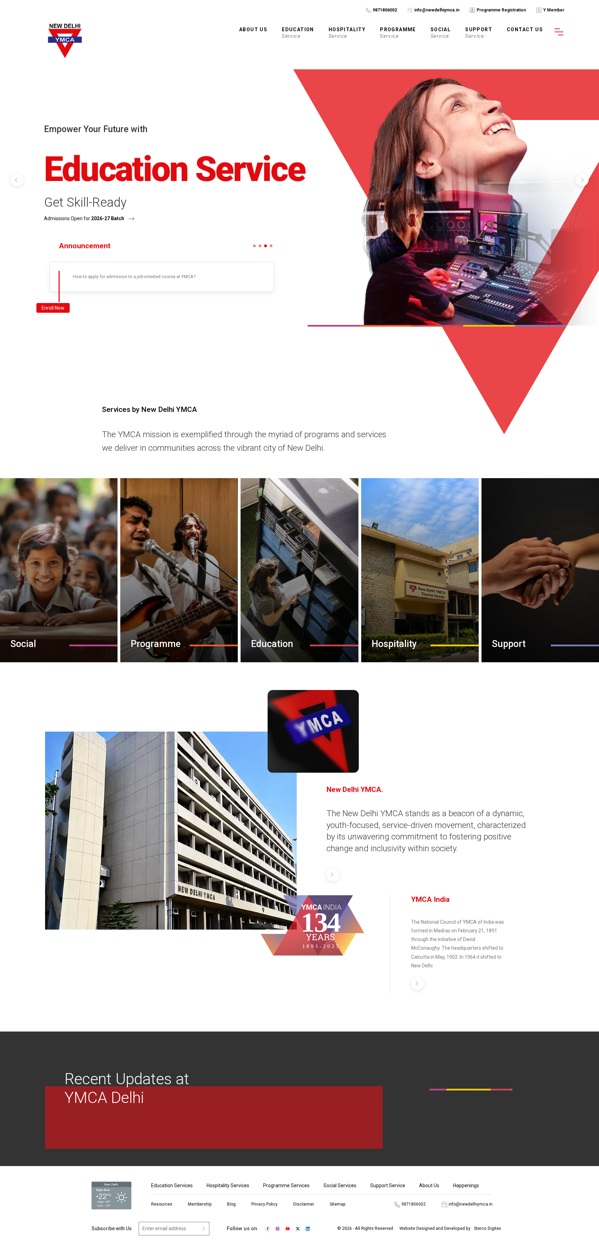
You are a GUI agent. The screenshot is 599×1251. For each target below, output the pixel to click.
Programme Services (286, 1185)
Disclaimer (303, 1204)
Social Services (339, 1185)
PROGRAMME (398, 32)
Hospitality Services (228, 1185)
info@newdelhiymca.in (436, 10)
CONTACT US (525, 29)
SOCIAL (441, 32)
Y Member (553, 10)
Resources (161, 1204)
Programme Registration (501, 10)
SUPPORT (478, 32)
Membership (199, 1204)
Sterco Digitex (487, 1228)
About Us (429, 1185)
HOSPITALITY (347, 32)
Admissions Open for (84, 218)
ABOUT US (253, 29)
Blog (231, 1204)
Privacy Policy (264, 1204)
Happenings (466, 1185)
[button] (16, 179)
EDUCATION (298, 32)
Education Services (172, 1185)
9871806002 (385, 10)
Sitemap (337, 1204)
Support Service (387, 1185)
